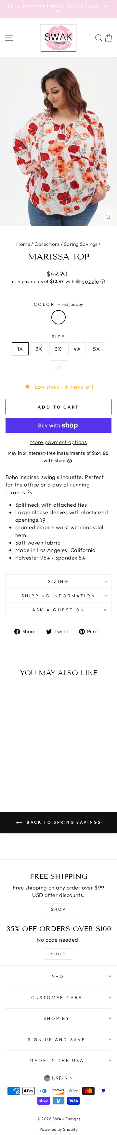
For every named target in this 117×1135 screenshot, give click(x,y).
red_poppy (58, 317)
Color (58, 304)
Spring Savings (81, 244)
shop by (57, 1018)
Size (58, 336)
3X (58, 348)
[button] (58, 281)
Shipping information (58, 595)
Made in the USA (57, 1060)
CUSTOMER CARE (57, 997)
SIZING (58, 581)
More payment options (58, 442)
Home (23, 244)
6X (58, 366)
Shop (58, 953)
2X (38, 348)
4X (77, 348)
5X (96, 348)
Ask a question (58, 609)
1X (20, 348)
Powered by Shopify (58, 1129)
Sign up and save (57, 1039)
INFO (57, 976)
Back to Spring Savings (63, 822)
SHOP (58, 909)
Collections (47, 244)
